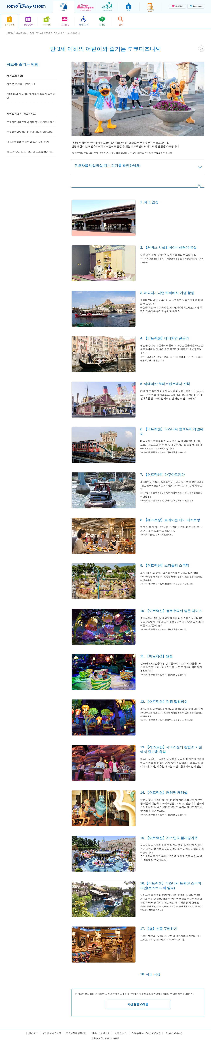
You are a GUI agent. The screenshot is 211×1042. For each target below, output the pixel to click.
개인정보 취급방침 (52, 1033)
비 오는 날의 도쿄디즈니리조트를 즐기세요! (30, 151)
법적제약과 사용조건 (76, 1033)
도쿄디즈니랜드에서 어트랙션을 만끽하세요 (31, 122)
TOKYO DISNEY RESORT (26, 6)
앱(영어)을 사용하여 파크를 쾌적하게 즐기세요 (31, 96)
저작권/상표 (121, 1033)
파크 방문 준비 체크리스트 (21, 84)
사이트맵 (33, 1033)
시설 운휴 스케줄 (137, 1004)
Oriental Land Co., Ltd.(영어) (146, 1033)
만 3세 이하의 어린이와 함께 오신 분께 (28, 142)
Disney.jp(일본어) (173, 1033)
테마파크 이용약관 (101, 1033)
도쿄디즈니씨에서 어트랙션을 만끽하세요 (29, 132)
